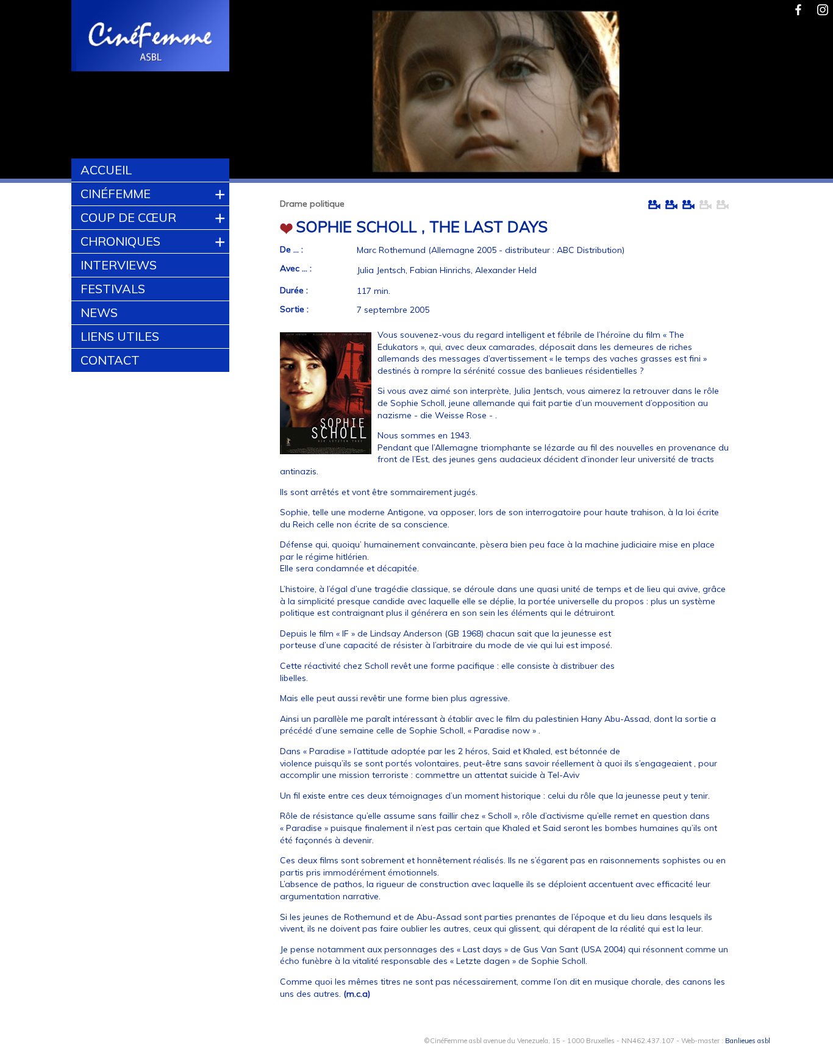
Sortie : (294, 309)
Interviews (118, 265)
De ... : (291, 249)
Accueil (106, 169)
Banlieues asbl (747, 1040)
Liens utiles (119, 336)
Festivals (112, 288)
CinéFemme (115, 193)
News (99, 312)
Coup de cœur (128, 217)
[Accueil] (151, 37)
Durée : (294, 290)
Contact (110, 360)
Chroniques (120, 241)
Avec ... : (296, 268)
